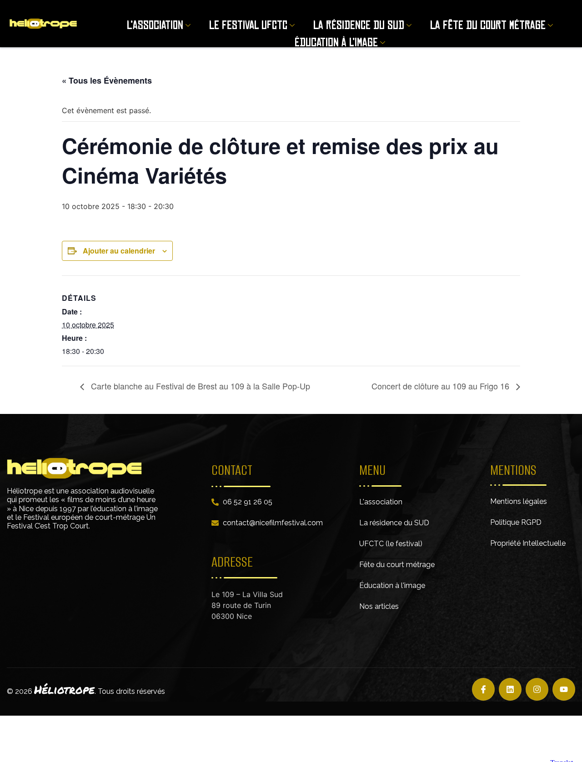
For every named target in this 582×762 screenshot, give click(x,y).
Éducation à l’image (336, 42)
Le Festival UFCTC (248, 25)
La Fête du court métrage (488, 25)
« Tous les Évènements (107, 80)
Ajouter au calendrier (119, 250)
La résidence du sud (358, 25)
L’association (155, 25)
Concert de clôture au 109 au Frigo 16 (441, 386)
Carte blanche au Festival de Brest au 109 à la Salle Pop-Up (199, 386)
